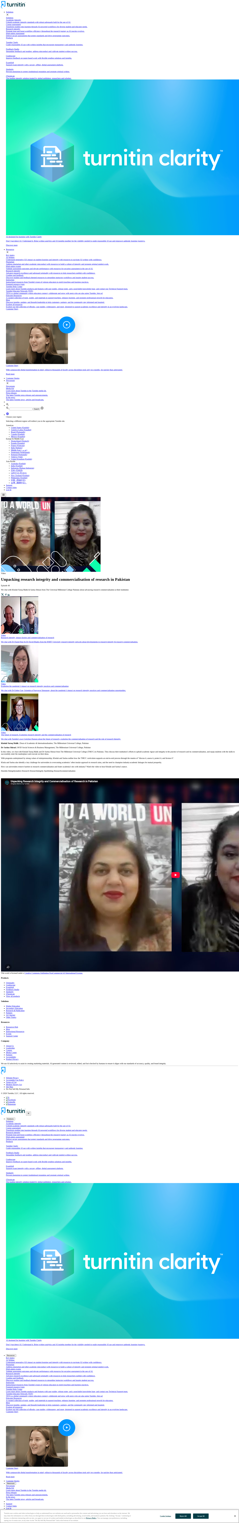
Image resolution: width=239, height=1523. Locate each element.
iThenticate (10, 994)
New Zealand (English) (20, 475)
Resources (10, 249)
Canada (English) (18, 434)
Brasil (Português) (18, 432)
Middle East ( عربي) (19, 450)
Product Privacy (12, 1059)
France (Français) (18, 445)
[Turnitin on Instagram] (11, 1104)
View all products (13, 996)
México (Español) (18, 436)
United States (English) (20, 428)
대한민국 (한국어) (19, 473)
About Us (10, 1046)
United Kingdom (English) (21, 459)
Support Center (12, 1036)
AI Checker (10, 1015)
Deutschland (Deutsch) (20, 441)
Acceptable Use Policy (15, 1080)
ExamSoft (10, 987)
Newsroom (10, 380)
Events (8, 1034)
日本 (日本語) (17, 470)
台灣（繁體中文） (19, 483)
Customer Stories (12, 378)
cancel (42, 408)
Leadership (10, 1048)
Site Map (9, 1087)
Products (9, 38)
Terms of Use (11, 1082)
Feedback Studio (12, 989)
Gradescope (10, 985)
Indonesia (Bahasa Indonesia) (22, 468)
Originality (10, 983)
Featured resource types (15, 284)
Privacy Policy (91, 1518)
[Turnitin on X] (7, 1097)
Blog (8, 1029)
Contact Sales (11, 487)
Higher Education (13, 1006)
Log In (8, 490)
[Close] (235, 1516)
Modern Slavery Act (14, 1085)
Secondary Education (14, 1008)
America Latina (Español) (21, 430)
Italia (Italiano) (16, 448)
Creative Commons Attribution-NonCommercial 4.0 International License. (54, 973)
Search (36, 409)
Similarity (10, 992)
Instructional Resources (15, 1031)
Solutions (9, 12)
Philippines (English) (19, 478)
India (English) (17, 466)
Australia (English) (18, 464)
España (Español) (18, 443)
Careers (9, 1050)
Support (9, 485)
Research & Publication (15, 1011)
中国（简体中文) (18, 480)
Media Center (11, 1053)
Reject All (183, 1516)
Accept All (201, 1516)
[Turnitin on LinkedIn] (10, 1102)
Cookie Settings (165, 1516)
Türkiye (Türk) (17, 457)
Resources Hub (12, 1027)
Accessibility (11, 1057)
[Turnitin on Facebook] (11, 1100)
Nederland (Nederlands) (20, 452)
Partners (9, 1013)
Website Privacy (12, 1078)
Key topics (10, 255)
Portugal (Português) (19, 455)
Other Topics (11, 1017)
